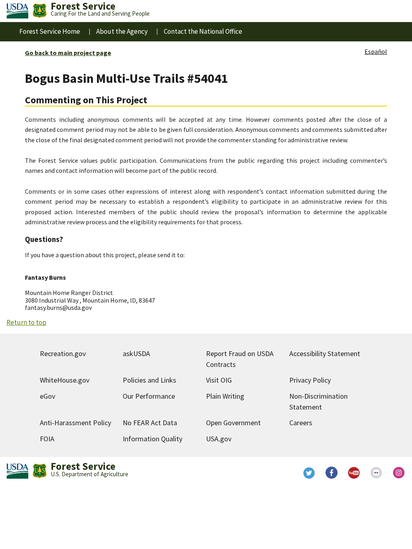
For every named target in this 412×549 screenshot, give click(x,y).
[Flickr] (376, 472)
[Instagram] (399, 472)
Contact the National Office (203, 31)
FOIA (47, 438)
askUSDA (136, 353)
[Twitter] (309, 472)
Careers (300, 422)
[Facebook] (331, 472)
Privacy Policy (310, 380)
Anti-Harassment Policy (75, 422)
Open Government (233, 422)
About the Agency (122, 31)
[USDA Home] (17, 10)
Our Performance (149, 396)
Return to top (26, 322)
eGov (47, 396)
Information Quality (152, 438)
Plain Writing (225, 396)
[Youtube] (354, 472)
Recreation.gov (63, 353)
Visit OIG (219, 380)
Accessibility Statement (324, 353)
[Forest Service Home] (39, 10)
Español (376, 51)
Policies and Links (149, 380)
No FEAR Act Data (150, 422)
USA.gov (218, 438)
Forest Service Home (49, 31)
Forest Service (83, 466)
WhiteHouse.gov (64, 380)
